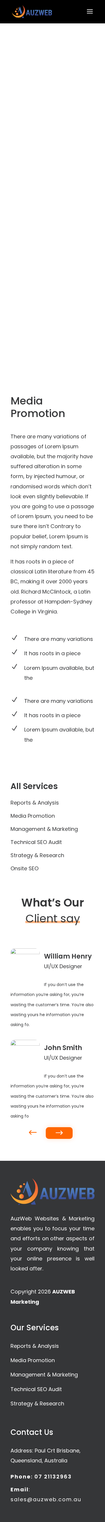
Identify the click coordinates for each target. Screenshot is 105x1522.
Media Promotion (32, 816)
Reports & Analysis (34, 803)
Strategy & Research (37, 856)
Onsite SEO (24, 869)
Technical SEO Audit (36, 843)
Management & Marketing (44, 830)
